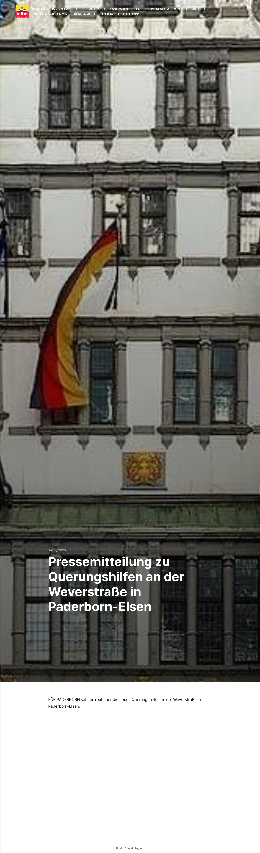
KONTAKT (180, 9)
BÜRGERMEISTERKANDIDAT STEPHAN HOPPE (107, 14)
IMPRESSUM (160, 9)
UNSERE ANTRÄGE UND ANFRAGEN (102, 9)
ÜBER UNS (38, 9)
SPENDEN (139, 9)
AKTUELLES (200, 9)
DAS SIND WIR (61, 9)
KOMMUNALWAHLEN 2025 (50, 14)
